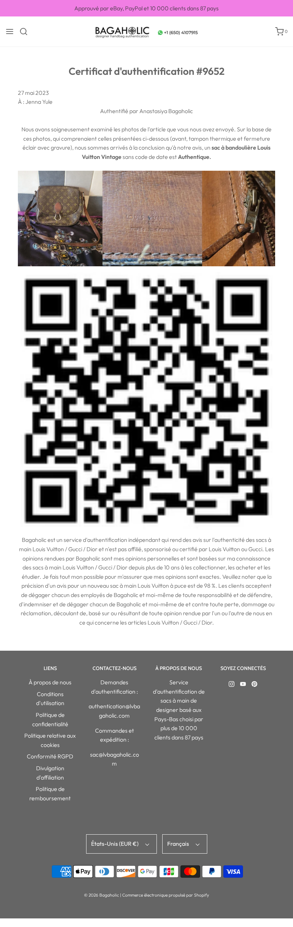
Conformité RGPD (50, 756)
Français (178, 843)
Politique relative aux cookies (50, 740)
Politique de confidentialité (50, 719)
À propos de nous (50, 682)
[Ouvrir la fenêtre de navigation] (9, 31)
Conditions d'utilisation (50, 698)
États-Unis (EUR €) (115, 843)
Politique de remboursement (50, 793)
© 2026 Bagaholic (101, 895)
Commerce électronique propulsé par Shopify (165, 895)
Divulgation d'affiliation (50, 773)
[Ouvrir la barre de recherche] (26, 31)
